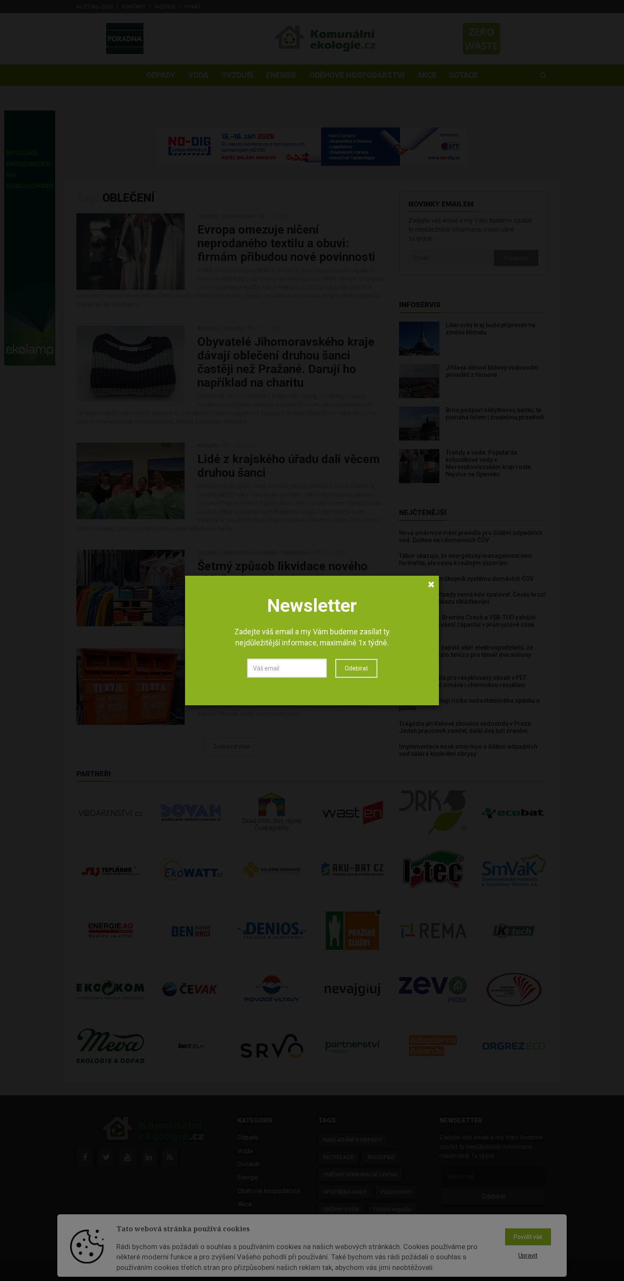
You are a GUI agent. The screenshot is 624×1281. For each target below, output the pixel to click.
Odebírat (356, 668)
